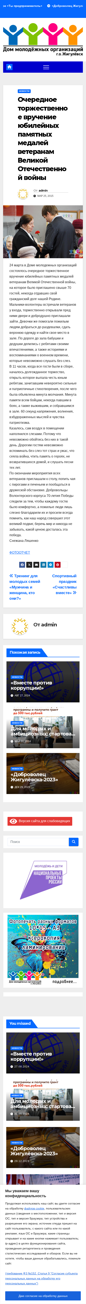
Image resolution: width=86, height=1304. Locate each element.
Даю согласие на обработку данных (43, 1296)
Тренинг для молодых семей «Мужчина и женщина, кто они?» (24, 587)
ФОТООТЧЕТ (19, 552)
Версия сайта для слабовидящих (43, 821)
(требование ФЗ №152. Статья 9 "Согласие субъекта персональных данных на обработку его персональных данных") (41, 1278)
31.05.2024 (21, 1113)
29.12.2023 (21, 1161)
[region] (43, 1244)
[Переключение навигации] (46, 67)
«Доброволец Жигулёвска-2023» (34, 777)
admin (43, 190)
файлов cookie (34, 1208)
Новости (24, 91)
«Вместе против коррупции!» (31, 685)
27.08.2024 (21, 1066)
